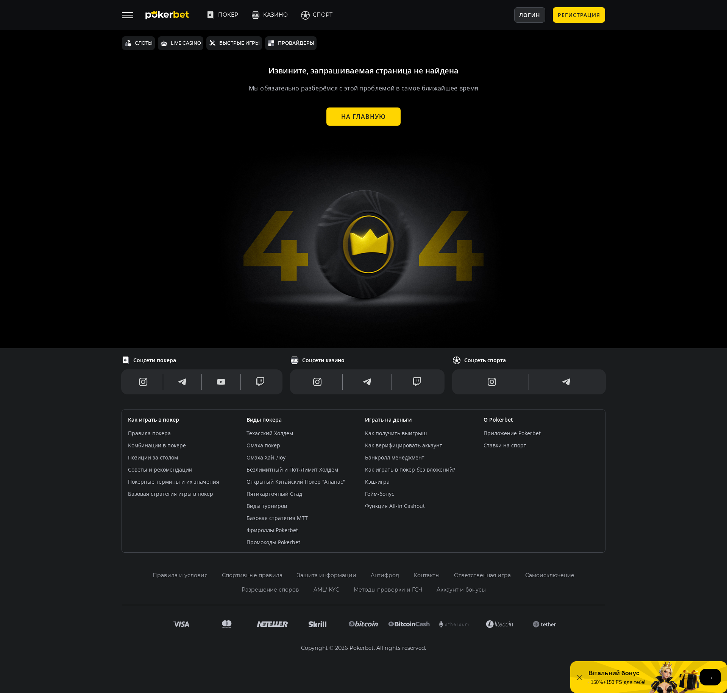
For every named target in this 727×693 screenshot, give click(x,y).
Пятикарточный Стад (274, 493)
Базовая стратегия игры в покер (170, 493)
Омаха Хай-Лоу (265, 457)
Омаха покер (263, 445)
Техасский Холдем (269, 433)
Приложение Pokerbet (512, 433)
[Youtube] (221, 382)
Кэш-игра (377, 481)
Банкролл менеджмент (394, 457)
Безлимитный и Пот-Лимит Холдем (292, 469)
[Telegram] (182, 382)
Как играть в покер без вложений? (410, 469)
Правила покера (149, 433)
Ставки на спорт (505, 445)
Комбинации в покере (157, 445)
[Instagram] (143, 382)
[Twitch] (260, 382)
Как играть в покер (153, 419)
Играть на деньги (388, 419)
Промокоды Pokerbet (273, 542)
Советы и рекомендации (160, 469)
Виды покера (264, 419)
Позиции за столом (153, 457)
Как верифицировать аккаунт (403, 445)
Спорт (322, 14)
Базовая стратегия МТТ (277, 518)
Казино (275, 14)
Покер (228, 14)
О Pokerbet (498, 419)
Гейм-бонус (379, 493)
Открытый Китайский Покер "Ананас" (295, 481)
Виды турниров (266, 505)
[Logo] (173, 15)
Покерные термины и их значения (173, 481)
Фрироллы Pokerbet (272, 530)
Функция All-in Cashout (395, 505)
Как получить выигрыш (396, 433)
